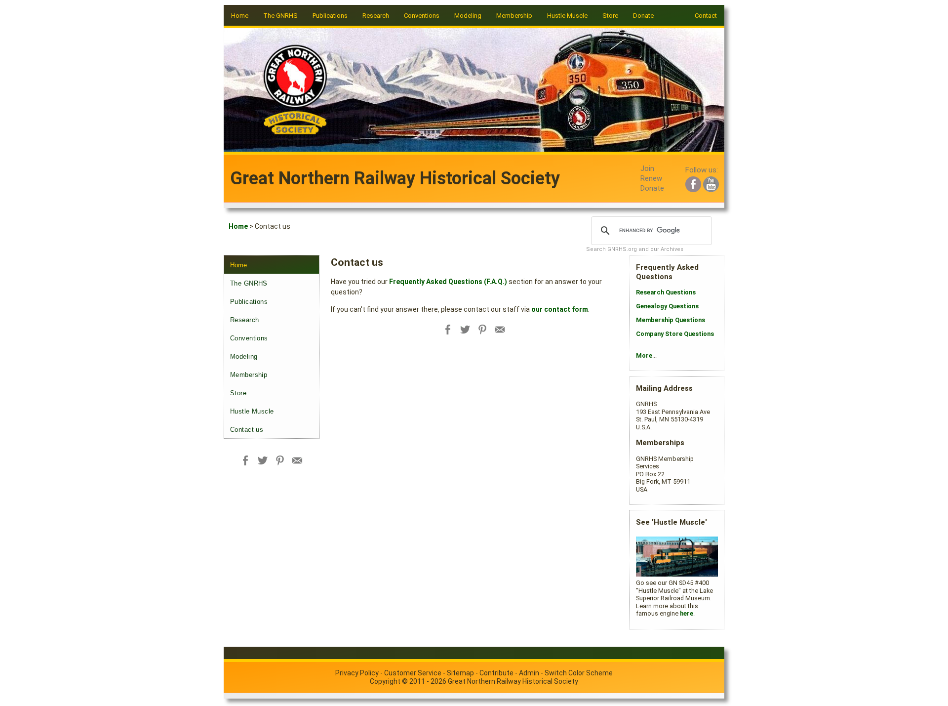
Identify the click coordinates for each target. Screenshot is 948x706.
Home (239, 15)
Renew (651, 178)
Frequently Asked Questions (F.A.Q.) (448, 282)
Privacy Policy (357, 673)
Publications (249, 301)
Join (647, 168)
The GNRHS (249, 283)
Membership (248, 374)
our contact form (559, 309)
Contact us (246, 429)
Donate (643, 15)
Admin (529, 673)
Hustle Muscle (252, 411)
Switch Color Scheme (579, 673)
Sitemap (460, 673)
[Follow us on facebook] (693, 182)
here (686, 613)
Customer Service (412, 673)
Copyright (385, 681)
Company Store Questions (675, 333)
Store (610, 15)
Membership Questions (670, 320)
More (644, 355)
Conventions (249, 338)
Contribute (496, 673)
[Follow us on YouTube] (711, 182)
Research (244, 320)
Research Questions (666, 292)
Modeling (243, 356)
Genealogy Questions (667, 306)
